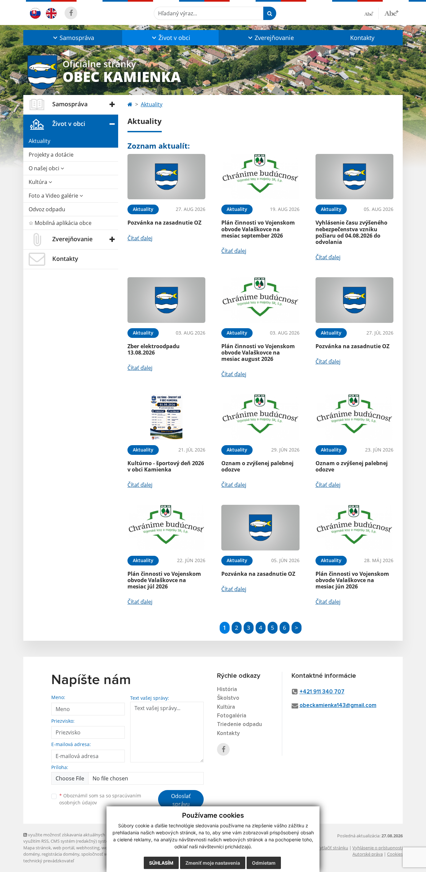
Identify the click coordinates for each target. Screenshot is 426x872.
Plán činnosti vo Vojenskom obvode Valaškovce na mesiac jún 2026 (352, 580)
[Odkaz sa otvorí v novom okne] (71, 13)
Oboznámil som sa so (100, 799)
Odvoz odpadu (47, 209)
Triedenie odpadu (239, 724)
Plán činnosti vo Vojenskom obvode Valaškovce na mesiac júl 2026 (164, 580)
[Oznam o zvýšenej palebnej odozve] (260, 417)
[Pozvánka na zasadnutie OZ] (166, 177)
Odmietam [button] (264, 863)
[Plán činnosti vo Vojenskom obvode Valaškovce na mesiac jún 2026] (354, 527)
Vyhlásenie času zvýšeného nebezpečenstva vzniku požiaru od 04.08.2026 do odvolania (351, 232)
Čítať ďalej (139, 238)
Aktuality (39, 141)
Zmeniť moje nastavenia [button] (212, 863)
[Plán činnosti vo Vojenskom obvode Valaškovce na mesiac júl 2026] (166, 527)
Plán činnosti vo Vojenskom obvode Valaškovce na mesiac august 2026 (258, 353)
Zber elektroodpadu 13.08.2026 (153, 349)
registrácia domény (60, 854)
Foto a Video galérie (54, 195)
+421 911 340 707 (322, 692)
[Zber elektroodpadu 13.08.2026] (166, 300)
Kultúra (39, 182)
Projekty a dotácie (51, 154)
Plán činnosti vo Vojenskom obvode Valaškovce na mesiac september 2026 (258, 229)
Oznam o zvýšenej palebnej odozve (257, 466)
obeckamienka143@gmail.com (338, 705)
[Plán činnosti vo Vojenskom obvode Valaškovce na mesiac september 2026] (260, 177)
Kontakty (362, 38)
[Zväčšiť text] (391, 12)
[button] (72, 37)
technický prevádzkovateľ (48, 861)
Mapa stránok (37, 848)
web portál (63, 848)
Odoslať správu (181, 800)
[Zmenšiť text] (371, 13)
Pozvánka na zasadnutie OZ (164, 222)
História (227, 689)
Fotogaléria (231, 716)
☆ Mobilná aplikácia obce (60, 223)
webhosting (88, 848)
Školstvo (228, 698)
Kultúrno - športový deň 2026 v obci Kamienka (165, 466)
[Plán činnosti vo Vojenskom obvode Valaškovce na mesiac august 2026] (260, 300)
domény (31, 854)
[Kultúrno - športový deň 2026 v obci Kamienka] (166, 417)
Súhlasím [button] (161, 863)
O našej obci (45, 168)
